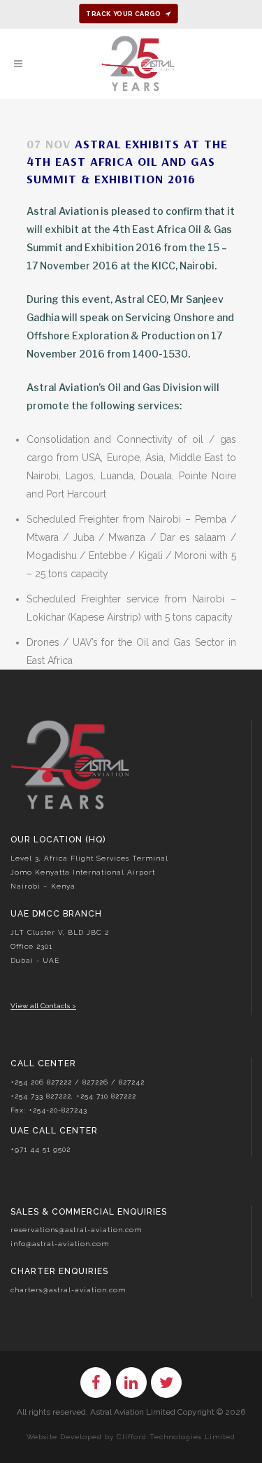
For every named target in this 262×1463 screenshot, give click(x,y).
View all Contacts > (43, 1006)
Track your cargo (123, 13)
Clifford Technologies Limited (176, 1437)
